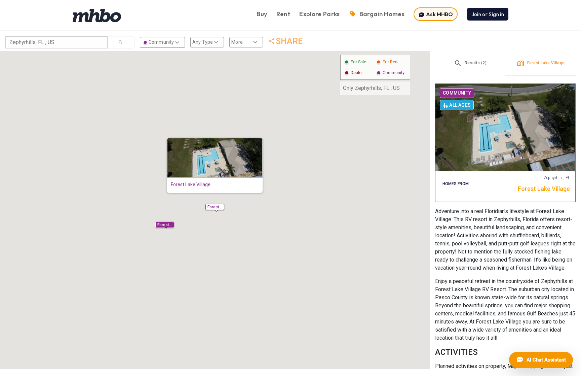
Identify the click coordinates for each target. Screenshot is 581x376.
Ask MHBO (439, 14)
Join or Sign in (487, 14)
